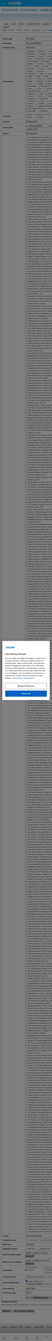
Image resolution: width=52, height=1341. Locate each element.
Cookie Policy (17, 678)
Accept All (26, 693)
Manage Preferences (26, 686)
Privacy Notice (29, 678)
